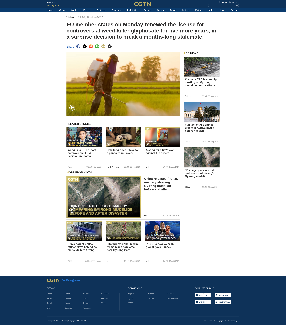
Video (211, 10)
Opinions (116, 10)
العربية (130, 298)
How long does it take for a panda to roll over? (123, 151)
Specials (235, 10)
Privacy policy (232, 321)
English (131, 294)
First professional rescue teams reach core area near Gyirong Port (123, 246)
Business (101, 10)
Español (151, 294)
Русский (151, 298)
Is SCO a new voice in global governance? (160, 245)
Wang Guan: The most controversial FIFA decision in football (82, 153)
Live (222, 10)
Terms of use (207, 321)
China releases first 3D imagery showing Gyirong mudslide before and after (161, 184)
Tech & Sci (132, 10)
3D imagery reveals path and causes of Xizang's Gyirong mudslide (200, 173)
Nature (185, 10)
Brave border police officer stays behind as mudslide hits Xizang (82, 246)
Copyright (220, 321)
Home (50, 10)
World (74, 10)
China (62, 10)
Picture (198, 10)
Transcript (87, 308)
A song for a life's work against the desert (160, 151)
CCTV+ (131, 303)
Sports (160, 10)
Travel (173, 10)
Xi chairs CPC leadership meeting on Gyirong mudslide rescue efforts (201, 82)
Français (170, 294)
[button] (72, 107)
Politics (86, 10)
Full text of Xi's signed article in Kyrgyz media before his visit (199, 127)
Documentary (172, 298)
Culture (147, 10)
